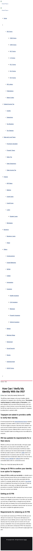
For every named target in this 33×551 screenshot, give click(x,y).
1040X (22, 452)
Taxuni (25, 539)
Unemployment (11, 361)
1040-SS (18, 458)
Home (5, 18)
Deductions (10, 117)
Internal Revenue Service (21, 421)
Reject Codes (10, 97)
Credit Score (10, 203)
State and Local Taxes (10, 137)
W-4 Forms (13, 71)
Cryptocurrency (11, 256)
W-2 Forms (13, 64)
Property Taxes (11, 150)
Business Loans (11, 236)
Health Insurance (14, 295)
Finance (6, 177)
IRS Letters (10, 84)
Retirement (10, 342)
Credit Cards (10, 196)
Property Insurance (15, 315)
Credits (9, 111)
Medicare (12, 309)
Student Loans (14, 216)
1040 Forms (13, 38)
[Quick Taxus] (4, 4)
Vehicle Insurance (14, 322)
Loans (8, 210)
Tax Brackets (10, 124)
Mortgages (10, 223)
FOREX (9, 276)
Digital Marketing (11, 262)
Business (6, 229)
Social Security (11, 348)
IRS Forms (9, 31)
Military (9, 328)
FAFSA (8, 269)
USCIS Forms (10, 368)
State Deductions (11, 163)
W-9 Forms (13, 78)
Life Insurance (13, 302)
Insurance (9, 289)
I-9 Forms (12, 58)
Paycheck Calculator (12, 144)
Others (5, 249)
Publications (10, 91)
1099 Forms (13, 45)
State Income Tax (11, 170)
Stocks (9, 355)
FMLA (8, 243)
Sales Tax (9, 157)
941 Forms (13, 51)
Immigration (10, 282)
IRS (5, 25)
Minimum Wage (11, 335)
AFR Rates (9, 183)
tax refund (28, 481)
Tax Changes (10, 130)
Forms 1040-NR (9, 458)
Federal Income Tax (9, 104)
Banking (9, 190)
